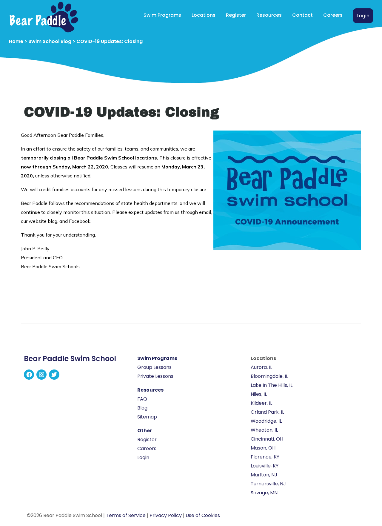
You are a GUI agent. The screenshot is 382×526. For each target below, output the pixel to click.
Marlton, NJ (264, 474)
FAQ (142, 398)
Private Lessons (155, 376)
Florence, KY (265, 456)
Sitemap (147, 416)
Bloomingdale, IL (269, 376)
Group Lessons (154, 367)
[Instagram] (41, 374)
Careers (333, 15)
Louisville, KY (264, 465)
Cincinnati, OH (267, 438)
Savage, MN (264, 492)
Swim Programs (162, 15)
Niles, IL (259, 394)
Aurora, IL (261, 367)
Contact (302, 15)
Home (16, 41)
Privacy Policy (166, 515)
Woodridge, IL (266, 421)
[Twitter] (54, 374)
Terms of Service (126, 515)
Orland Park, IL (267, 412)
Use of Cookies (203, 515)
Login (363, 15)
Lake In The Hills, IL (271, 385)
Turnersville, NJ (268, 483)
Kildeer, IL (261, 403)
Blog (142, 407)
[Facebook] (29, 374)
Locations (203, 15)
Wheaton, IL (264, 430)
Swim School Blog (49, 41)
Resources (269, 15)
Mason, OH (263, 447)
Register (236, 15)
